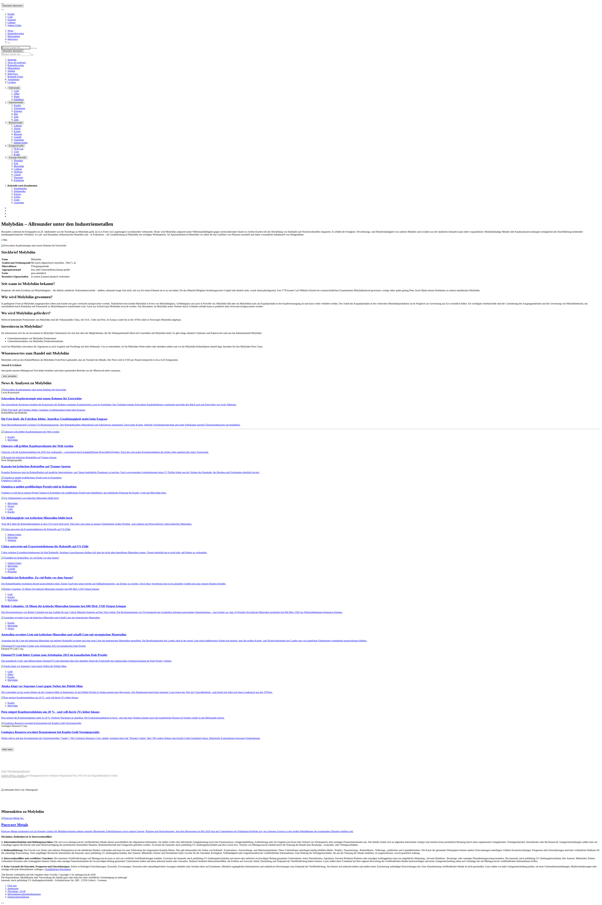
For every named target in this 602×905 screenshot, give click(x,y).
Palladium (19, 99)
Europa (17, 194)
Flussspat (18, 177)
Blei (16, 114)
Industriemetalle (16, 102)
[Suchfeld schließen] (32, 48)
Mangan (18, 134)
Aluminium (19, 108)
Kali (16, 163)
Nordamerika (20, 188)
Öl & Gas (18, 148)
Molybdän (19, 166)
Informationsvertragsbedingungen (24, 894)
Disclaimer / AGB (16, 891)
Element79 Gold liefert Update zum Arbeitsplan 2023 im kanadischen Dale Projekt (54, 655)
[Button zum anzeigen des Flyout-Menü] (2, 3)
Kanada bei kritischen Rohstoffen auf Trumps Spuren (36, 466)
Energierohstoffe (16, 146)
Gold (10, 17)
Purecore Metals (14, 825)
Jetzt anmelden (9, 376)
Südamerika (20, 191)
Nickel (17, 128)
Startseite (12, 59)
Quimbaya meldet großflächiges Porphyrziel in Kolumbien (39, 486)
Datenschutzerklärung (18, 897)
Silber (17, 93)
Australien (19, 202)
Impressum (13, 888)
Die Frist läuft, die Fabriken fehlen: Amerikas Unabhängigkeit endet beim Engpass (54, 419)
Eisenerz (12, 19)
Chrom (17, 174)
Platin (16, 96)
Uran (16, 151)
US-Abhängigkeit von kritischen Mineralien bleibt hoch (36, 517)
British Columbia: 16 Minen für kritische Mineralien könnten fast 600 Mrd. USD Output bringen (63, 606)
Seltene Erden (14, 25)
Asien (17, 199)
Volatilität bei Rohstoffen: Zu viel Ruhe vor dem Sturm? (37, 577)
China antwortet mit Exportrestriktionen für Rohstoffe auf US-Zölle (44, 546)
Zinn (16, 119)
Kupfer (11, 14)
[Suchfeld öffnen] (9, 42)
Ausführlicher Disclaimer (57, 869)
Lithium (11, 22)
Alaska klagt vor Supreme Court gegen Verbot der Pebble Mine (42, 686)
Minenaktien (14, 36)
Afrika (17, 197)
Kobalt (17, 131)
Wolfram (18, 171)
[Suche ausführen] (35, 48)
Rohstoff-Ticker (15, 76)
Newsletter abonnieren (13, 6)
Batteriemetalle (15, 123)
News (10, 30)
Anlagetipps (13, 79)
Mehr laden (8, 749)
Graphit (17, 137)
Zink (16, 116)
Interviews (13, 39)
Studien (11, 71)
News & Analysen (17, 62)
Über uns (12, 885)
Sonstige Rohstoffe (17, 157)
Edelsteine (19, 180)
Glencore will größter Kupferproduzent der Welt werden (37, 446)
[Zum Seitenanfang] (2, 903)
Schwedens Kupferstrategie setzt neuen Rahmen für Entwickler (41, 398)
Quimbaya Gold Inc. (11, 480)
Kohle (17, 154)
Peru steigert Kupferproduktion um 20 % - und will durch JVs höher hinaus (50, 711)
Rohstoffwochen (16, 33)
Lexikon (12, 82)
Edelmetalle (14, 88)
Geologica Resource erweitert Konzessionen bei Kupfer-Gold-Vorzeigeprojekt (50, 732)
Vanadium (19, 139)
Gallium (18, 169)
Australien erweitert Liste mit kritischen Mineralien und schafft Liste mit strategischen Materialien (63, 634)
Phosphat (18, 160)
